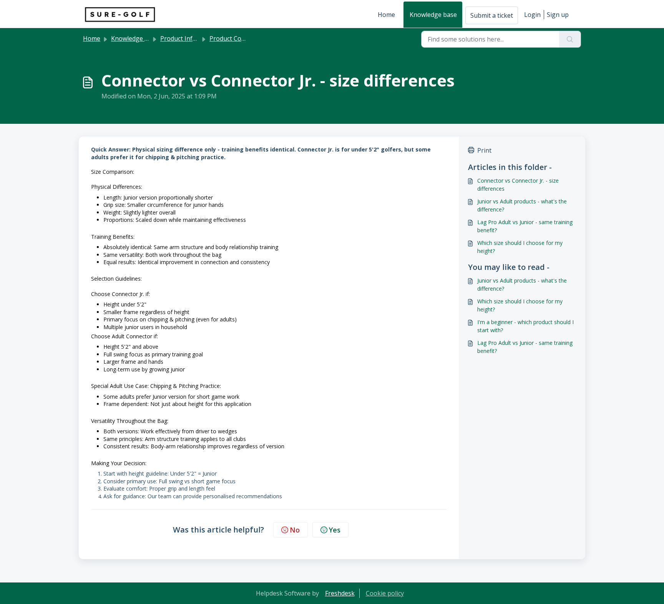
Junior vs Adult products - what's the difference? (522, 205)
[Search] (570, 39)
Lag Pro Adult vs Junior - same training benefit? (525, 226)
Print (484, 150)
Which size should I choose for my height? (520, 247)
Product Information (189, 38)
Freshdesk (340, 593)
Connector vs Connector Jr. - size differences (518, 184)
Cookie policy (385, 593)
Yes (334, 529)
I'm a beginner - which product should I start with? (525, 326)
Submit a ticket (491, 15)
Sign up (558, 14)
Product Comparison (239, 38)
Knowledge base (433, 14)
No (295, 529)
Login (532, 14)
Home (386, 14)
